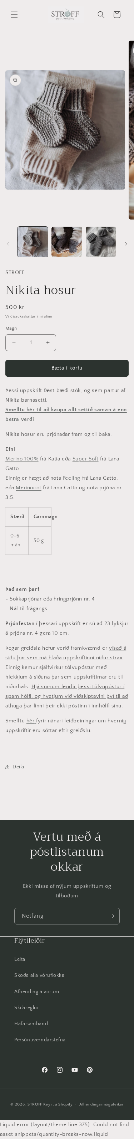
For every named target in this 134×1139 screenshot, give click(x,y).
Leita (19, 959)
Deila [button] (18, 767)
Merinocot (28, 488)
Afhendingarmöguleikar (101, 1104)
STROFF (35, 1104)
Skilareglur (26, 1008)
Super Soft (86, 459)
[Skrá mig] (111, 916)
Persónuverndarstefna (40, 1040)
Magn (11, 328)
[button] (14, 14)
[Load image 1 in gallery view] (33, 242)
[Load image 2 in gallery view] (66, 242)
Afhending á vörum (36, 992)
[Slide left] (8, 244)
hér (30, 721)
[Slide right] (126, 244)
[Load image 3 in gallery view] (101, 242)
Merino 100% (22, 459)
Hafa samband (31, 1024)
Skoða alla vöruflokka (39, 975)
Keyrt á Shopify (58, 1104)
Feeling (71, 478)
